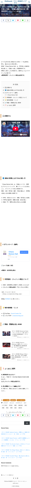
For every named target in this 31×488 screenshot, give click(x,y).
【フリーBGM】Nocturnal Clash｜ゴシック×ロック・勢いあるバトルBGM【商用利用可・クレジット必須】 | (20, 333)
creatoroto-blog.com (17, 315)
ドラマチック (19, 402)
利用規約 (7, 299)
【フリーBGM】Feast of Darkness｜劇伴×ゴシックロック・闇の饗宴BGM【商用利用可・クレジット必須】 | (20, 345)
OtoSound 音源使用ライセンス (10, 481)
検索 (27, 423)
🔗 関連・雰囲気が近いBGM (13, 102)
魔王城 (20, 407)
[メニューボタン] (2, 2)
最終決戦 (20, 405)
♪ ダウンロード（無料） (12, 93)
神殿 (3, 407)
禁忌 (7, 407)
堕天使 (10, 405)
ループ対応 (4, 405)
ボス (25, 402)
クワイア (6, 402)
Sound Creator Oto (16, 313)
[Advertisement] (15, 42)
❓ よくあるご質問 (10, 105)
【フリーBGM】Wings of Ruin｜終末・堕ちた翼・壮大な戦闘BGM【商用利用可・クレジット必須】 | (20, 356)
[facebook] (13, 478)
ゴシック (12, 402)
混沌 (26, 405)
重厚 (11, 407)
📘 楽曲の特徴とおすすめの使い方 (14, 90)
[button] (3, 20)
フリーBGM (11, 14)
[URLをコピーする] (28, 20)
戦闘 (15, 405)
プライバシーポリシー (22, 481)
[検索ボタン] (29, 2)
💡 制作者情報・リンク (11, 100)
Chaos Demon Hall (13, 95)
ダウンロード (24, 252)
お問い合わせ (15, 483)
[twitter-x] (15, 478)
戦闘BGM (18, 14)
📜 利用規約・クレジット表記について (16, 97)
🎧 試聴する (8, 87)
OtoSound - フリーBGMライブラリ (15, 2)
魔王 (16, 407)
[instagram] (17, 478)
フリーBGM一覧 (25, 14)
